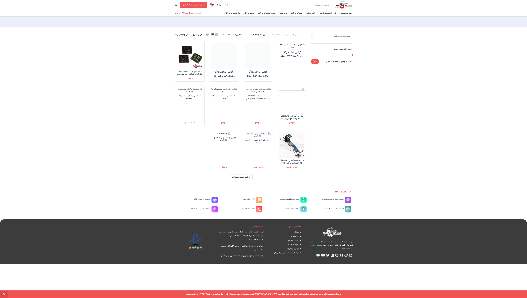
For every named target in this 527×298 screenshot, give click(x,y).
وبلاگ (296, 232)
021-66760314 (258, 256)
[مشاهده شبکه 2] (207, 35)
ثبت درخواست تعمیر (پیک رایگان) (286, 253)
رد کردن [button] (4, 294)
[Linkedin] (332, 255)
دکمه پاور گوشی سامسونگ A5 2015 (257, 142)
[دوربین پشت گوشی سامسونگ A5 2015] (224, 133)
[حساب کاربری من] (176, 5)
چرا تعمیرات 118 (293, 244)
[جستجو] (227, 5)
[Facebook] (341, 255)
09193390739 (235, 256)
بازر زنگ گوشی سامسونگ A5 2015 (223, 97)
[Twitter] (327, 255)
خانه (305, 34)
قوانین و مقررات (293, 248)
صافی (315, 61)
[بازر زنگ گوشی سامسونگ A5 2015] (224, 90)
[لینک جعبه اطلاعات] (218, 5)
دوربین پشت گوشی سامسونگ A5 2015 (224, 139)
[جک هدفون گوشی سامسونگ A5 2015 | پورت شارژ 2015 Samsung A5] (292, 145)
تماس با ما (295, 236)
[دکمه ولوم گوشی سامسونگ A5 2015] (190, 90)
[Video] (318, 255)
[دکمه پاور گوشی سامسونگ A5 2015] (258, 135)
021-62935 (225, 256)
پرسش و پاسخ (293, 240)
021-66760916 (247, 256)
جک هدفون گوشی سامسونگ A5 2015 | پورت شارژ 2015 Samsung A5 (292, 163)
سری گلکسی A (283, 34)
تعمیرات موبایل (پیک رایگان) (194, 5)
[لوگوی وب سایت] (343, 4)
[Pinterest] (337, 255)
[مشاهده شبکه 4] (212, 35)
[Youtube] (323, 255)
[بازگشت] (349, 22)
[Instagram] (350, 255)
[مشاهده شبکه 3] (216, 35)
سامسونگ (296, 34)
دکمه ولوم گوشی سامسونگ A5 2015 (189, 97)
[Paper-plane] (346, 255)
